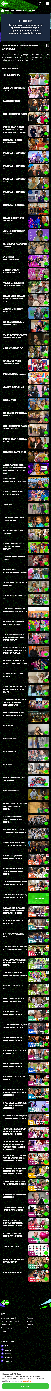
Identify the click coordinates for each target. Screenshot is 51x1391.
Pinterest (8, 1357)
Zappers (30, 1325)
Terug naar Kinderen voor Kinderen (20, 11)
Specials (30, 1328)
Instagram (8, 1350)
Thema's (30, 1321)
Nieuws (30, 1318)
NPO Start (8, 1361)
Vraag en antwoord (8, 1318)
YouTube (7, 1354)
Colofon (4, 1331)
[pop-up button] (37, 16)
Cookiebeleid (6, 1325)
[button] (42, 16)
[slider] (25, 38)
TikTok (7, 1346)
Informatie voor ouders (10, 1321)
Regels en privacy (8, 1328)
